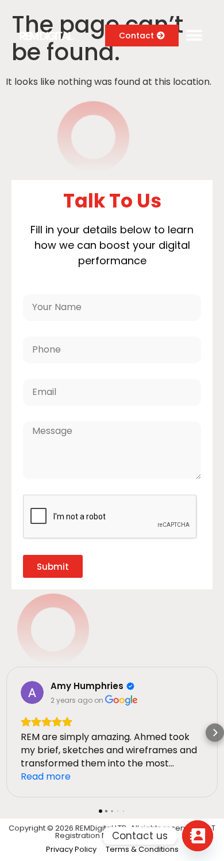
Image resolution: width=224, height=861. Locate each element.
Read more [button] (46, 776)
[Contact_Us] (197, 835)
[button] (194, 36)
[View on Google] (32, 692)
